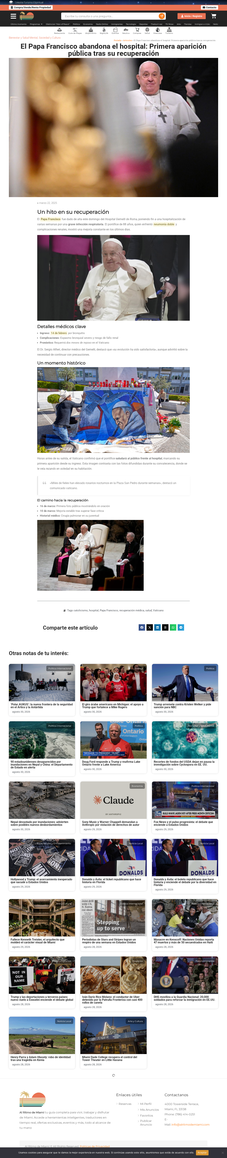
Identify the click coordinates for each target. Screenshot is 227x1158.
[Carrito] (213, 15)
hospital (94, 610)
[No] (222, 1152)
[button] (142, 627)
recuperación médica (131, 610)
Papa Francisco (109, 610)
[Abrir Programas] (42, 24)
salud (148, 610)
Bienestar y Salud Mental (23, 37)
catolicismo (81, 610)
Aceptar (202, 1152)
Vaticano (158, 610)
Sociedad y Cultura (49, 37)
